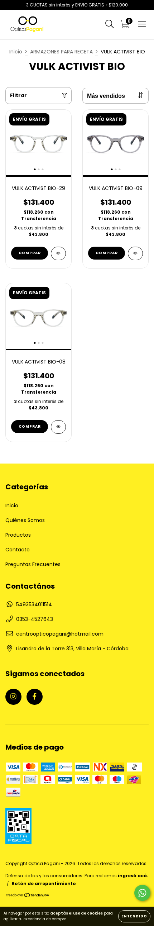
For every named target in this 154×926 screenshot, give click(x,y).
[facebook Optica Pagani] (35, 697)
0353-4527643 (34, 619)
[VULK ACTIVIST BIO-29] (58, 253)
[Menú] (142, 24)
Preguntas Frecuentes (33, 564)
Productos (18, 534)
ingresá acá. (133, 876)
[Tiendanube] (27, 896)
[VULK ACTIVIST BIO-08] (58, 427)
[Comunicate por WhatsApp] (142, 893)
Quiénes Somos (25, 520)
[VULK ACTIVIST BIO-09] (135, 253)
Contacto (17, 549)
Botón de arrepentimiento (43, 883)
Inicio (15, 51)
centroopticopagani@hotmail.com (60, 633)
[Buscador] (109, 24)
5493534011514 (34, 604)
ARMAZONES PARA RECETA (61, 51)
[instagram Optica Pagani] (13, 697)
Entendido (134, 916)
